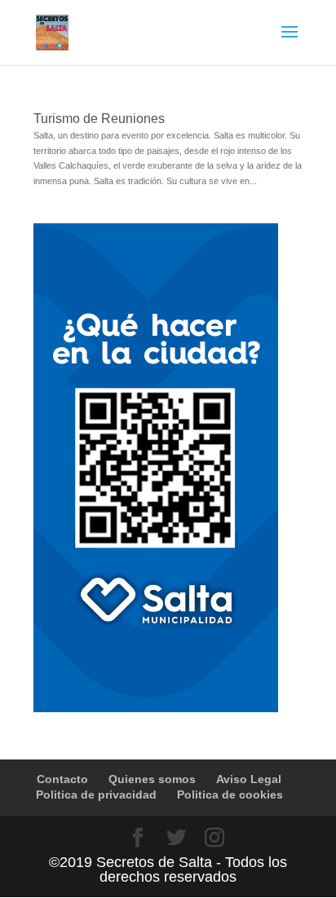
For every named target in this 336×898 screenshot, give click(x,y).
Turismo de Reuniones (99, 118)
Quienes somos (152, 779)
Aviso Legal (248, 779)
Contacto (62, 779)
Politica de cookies (230, 794)
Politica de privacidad (96, 794)
